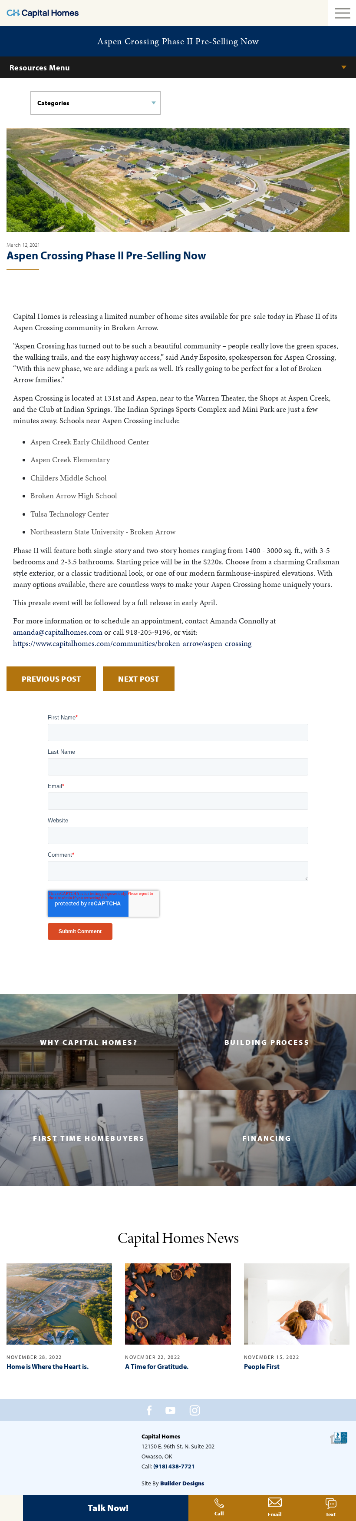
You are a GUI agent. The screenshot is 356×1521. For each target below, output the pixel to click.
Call (219, 1513)
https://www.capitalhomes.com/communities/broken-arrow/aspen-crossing (132, 643)
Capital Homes (161, 1436)
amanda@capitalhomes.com (57, 631)
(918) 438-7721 (174, 1466)
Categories (53, 103)
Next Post (138, 679)
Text (331, 1514)
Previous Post (51, 679)
